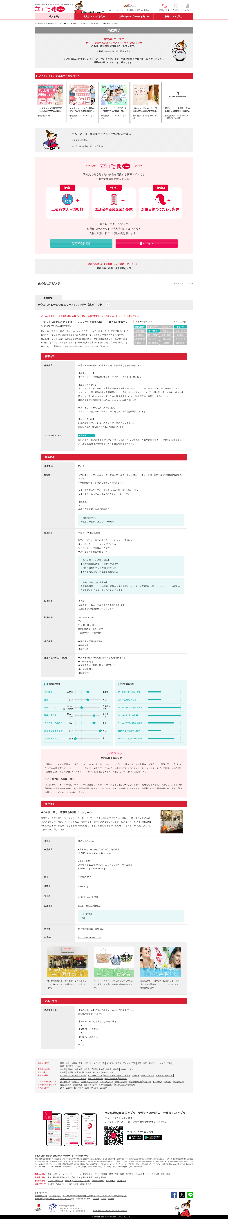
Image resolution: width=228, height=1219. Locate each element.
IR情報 (103, 1199)
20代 (62, 1088)
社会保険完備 (65, 1085)
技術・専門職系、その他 (70, 1066)
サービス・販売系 (113, 1063)
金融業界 (135, 1075)
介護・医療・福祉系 (145, 1063)
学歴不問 (147, 1082)
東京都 (63, 1069)
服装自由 (167, 1082)
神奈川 (56, 1177)
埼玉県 (86, 1069)
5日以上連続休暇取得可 (125, 1085)
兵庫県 (116, 1069)
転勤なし (75, 1082)
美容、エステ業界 (95, 1079)
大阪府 (70, 1069)
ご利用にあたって (41, 1196)
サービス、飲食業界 (164, 1075)
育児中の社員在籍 (106, 1085)
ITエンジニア (148, 1174)
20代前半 (79, 1088)
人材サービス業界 (95, 1075)
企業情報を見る (80, 140)
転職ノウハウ (40, 1184)
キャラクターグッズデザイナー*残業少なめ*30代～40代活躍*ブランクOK (114, 109)
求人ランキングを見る (94, 16)
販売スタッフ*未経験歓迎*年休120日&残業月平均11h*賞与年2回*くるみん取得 (177, 109)
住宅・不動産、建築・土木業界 (117, 1075)
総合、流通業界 (111, 1079)
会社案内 (96, 1199)
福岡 (96, 1177)
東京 (49, 1177)
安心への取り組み (55, 1196)
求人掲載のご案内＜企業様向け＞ (139, 10)
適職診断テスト (86, 1184)
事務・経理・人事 (110, 1174)
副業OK (68, 1181)
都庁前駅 (97, 1072)
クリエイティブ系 (163, 1063)
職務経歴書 (73, 1184)
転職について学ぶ (173, 16)
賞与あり (93, 1085)
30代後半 (104, 1088)
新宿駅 (63, 1072)
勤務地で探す (40, 1177)
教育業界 (123, 1079)
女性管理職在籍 (135, 1082)
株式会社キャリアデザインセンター (58, 1199)
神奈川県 (78, 1069)
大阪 (78, 1177)
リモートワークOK (55, 1181)
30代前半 (94, 1088)
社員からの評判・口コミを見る (88, 146)
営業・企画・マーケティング (60, 1174)
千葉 (73, 1177)
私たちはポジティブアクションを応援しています (110, 1211)
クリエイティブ (95, 1174)
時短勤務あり (178, 1082)
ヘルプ (110, 10)
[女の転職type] (40, 1199)
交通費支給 (77, 1085)
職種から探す (40, 1174)
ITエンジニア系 (129, 1063)
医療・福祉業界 (147, 1075)
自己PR (51, 1184)
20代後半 (70, 1088)
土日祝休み (157, 1082)
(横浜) (61, 1177)
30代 (87, 1088)
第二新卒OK (65, 1082)
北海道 (130, 1069)
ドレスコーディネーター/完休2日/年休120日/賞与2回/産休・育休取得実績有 (145, 109)
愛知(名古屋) (87, 1177)
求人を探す (54, 16)
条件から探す (40, 1181)
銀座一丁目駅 (107, 1072)
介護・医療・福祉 (162, 1174)
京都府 (123, 1069)
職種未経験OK (121, 1082)
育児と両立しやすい (89, 1082)
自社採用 (111, 1199)
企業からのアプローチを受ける (134, 16)
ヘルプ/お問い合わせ (119, 1196)
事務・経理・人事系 (68, 1063)
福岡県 (108, 1069)
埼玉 (67, 1177)
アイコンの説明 (180, 322)
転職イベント (61, 1184)
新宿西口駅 (79, 1072)
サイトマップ (120, 10)
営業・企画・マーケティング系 (92, 1063)
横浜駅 (88, 1072)
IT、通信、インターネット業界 (73, 1075)
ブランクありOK (106, 1082)
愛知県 (101, 1069)
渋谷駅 (70, 1072)
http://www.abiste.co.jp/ (89, 937)
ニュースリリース (104, 1196)
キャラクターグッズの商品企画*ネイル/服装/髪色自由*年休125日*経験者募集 (82, 109)
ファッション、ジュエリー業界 (73, 1079)
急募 (86, 1085)
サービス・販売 (80, 1174)
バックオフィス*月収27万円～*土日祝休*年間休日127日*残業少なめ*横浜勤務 (50, 109)
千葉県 (94, 1069)
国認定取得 (121, 1181)
